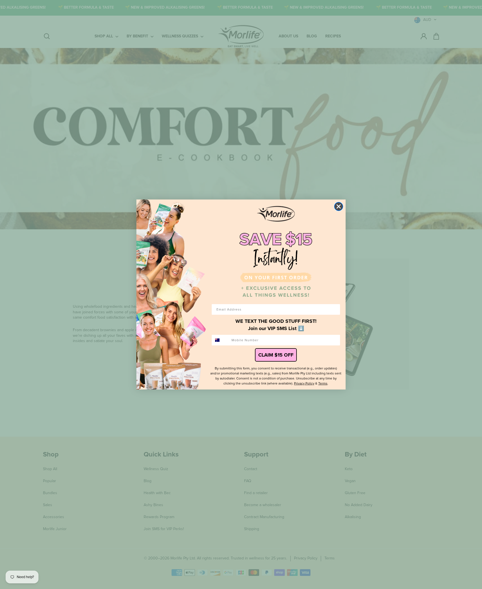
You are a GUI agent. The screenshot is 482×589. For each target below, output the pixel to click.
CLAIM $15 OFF (275, 355)
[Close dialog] (338, 206)
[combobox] (220, 340)
